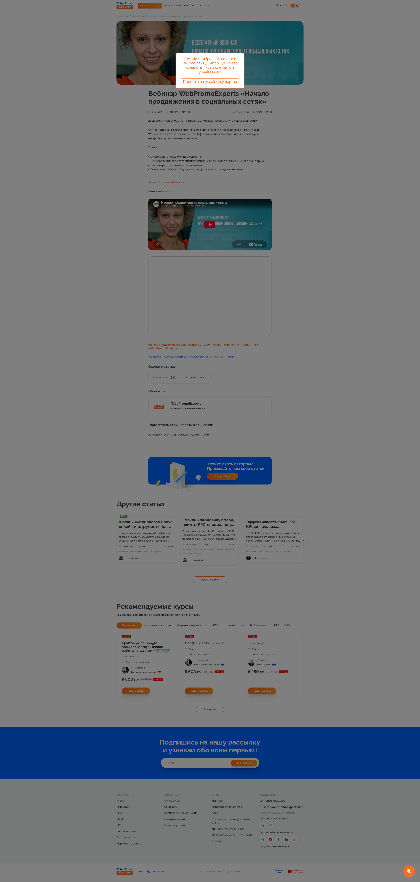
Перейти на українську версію (210, 81)
